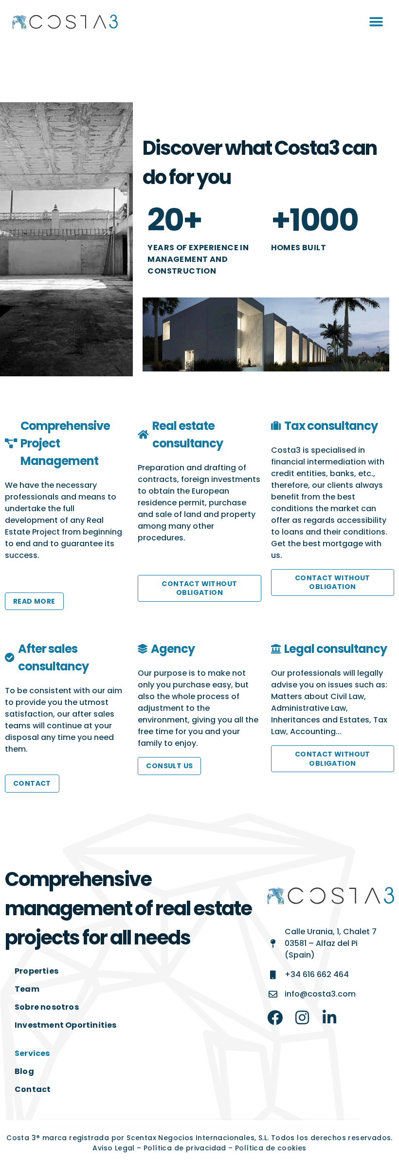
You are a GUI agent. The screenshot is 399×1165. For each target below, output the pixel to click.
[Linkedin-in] (329, 1017)
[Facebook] (275, 1017)
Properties (36, 971)
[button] (376, 22)
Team (27, 989)
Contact (33, 1089)
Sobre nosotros (47, 1007)
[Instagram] (302, 1017)
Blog (24, 1071)
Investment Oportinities (66, 1025)
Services (32, 1053)
